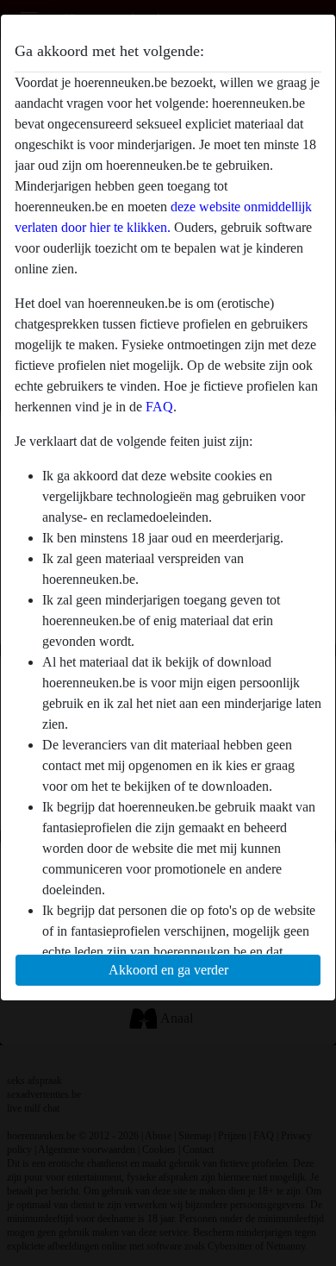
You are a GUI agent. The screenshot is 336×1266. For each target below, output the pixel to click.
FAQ (159, 406)
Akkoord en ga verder (168, 969)
